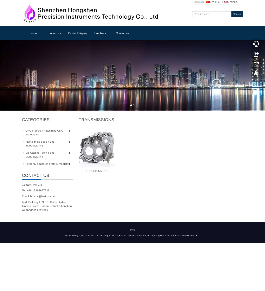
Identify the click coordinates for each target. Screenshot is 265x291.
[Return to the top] (256, 74)
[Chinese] (213, 2)
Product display (77, 33)
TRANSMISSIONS (97, 170)
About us (55, 33)
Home (33, 33)
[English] (231, 2)
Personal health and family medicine (47, 163)
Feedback (100, 33)
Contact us (122, 33)
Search (237, 14)
